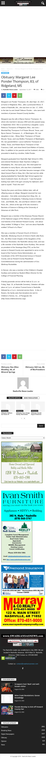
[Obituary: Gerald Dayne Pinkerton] (38, 406)
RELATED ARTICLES (14, 398)
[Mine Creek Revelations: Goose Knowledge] (7, 698)
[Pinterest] (14, 95)
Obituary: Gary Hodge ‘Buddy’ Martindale (23, 413)
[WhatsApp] (19, 95)
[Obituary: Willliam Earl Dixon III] (8, 406)
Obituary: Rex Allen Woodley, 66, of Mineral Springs (10, 369)
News (3, 745)
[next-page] (24, 418)
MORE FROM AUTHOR (31, 398)
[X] (9, 95)
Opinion (3, 741)
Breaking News (6, 730)
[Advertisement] (23, 30)
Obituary (4, 737)
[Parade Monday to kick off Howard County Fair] (7, 710)
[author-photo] (23, 383)
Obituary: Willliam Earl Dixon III (6, 413)
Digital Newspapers (7, 734)
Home (2, 69)
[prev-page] (21, 418)
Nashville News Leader (10, 89)
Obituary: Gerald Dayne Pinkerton (36, 413)
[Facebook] (3, 95)
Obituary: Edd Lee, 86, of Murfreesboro (35, 368)
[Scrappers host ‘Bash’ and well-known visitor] (7, 687)
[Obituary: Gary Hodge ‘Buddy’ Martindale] (23, 406)
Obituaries (10, 69)
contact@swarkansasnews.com (27, 664)
